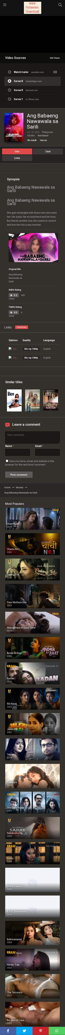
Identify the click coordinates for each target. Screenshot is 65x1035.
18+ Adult (31, 140)
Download (21, 327)
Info (17, 151)
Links (17, 158)
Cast (47, 151)
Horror (43, 140)
